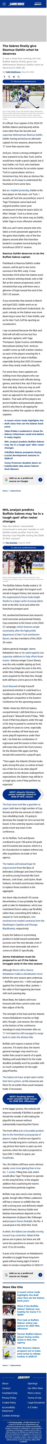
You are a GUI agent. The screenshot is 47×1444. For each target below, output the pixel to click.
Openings (32, 1383)
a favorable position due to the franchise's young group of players (23, 1134)
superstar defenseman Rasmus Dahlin (22, 134)
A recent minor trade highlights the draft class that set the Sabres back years (23, 423)
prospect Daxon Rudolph (19, 1221)
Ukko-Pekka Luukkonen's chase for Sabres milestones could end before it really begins (24, 434)
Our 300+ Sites (35, 1388)
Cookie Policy (9, 1402)
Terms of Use (35, 1397)
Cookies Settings (11, 1415)
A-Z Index (33, 1407)
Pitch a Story (34, 1393)
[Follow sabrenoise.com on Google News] (40, 480)
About (5, 1383)
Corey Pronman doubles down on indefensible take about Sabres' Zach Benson (22, 466)
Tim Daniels (11, 543)
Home (5, 491)
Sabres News (15, 491)
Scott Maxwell (10, 686)
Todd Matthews (13, 72)
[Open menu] (4, 3)
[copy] (18, 77)
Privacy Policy (9, 1397)
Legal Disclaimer (36, 1402)
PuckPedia (8, 1158)
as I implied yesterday (18, 190)
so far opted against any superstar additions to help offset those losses (23, 656)
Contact (6, 1388)
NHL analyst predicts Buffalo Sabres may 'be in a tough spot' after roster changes (24, 444)
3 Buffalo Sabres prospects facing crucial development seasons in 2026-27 (22, 455)
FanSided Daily (9, 1393)
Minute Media (17, 1422)
